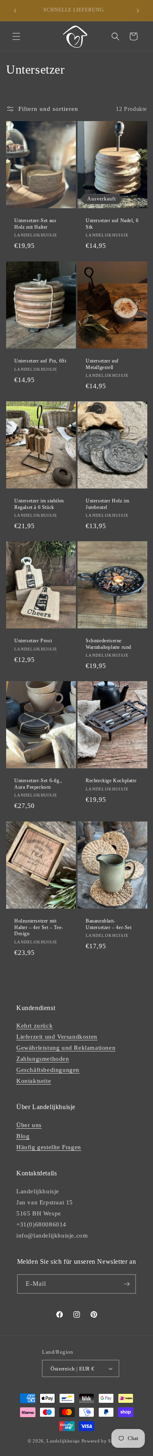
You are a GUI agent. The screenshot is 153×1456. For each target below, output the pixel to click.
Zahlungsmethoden (42, 1058)
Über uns (29, 1125)
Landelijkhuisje (63, 1440)
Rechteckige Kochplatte (111, 781)
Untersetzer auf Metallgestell (102, 364)
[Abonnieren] (126, 1284)
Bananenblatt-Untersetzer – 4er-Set (109, 924)
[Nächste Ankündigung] (138, 11)
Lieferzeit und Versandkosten (57, 1036)
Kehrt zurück (34, 1025)
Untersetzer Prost (33, 641)
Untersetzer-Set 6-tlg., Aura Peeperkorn (38, 784)
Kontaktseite (33, 1081)
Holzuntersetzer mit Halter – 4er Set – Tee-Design (38, 927)
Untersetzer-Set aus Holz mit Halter (35, 224)
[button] (16, 36)
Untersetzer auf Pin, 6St (40, 361)
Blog (22, 1136)
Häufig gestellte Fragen (48, 1147)
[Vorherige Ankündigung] (15, 11)
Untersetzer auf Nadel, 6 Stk (112, 224)
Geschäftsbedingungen (48, 1070)
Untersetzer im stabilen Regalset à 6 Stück (39, 504)
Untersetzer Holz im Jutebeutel (107, 504)
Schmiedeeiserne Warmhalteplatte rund (108, 644)
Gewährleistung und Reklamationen (65, 1047)
